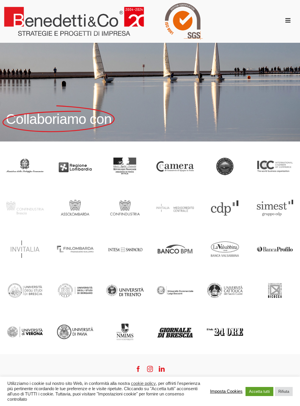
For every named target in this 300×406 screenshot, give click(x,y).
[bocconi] (175, 274)
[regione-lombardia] (75, 149)
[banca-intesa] (125, 232)
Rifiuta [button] (283, 391)
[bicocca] (275, 274)
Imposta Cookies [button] (226, 391)
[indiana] (225, 149)
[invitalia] (25, 232)
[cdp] (225, 191)
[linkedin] (162, 369)
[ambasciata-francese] (125, 149)
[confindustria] (125, 191)
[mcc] (175, 191)
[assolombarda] (75, 191)
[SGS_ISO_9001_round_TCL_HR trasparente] (184, 5)
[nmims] (125, 315)
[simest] (275, 191)
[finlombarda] (75, 232)
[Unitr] (125, 274)
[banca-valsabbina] (225, 232)
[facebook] (138, 369)
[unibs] (25, 274)
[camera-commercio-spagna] (175, 149)
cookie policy (143, 383)
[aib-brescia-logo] (25, 191)
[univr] (25, 315)
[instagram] (150, 369)
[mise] (25, 149)
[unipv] (75, 315)
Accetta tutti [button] (259, 391)
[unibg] (75, 274)
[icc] (275, 149)
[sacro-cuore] (225, 274)
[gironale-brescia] (175, 315)
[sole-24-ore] (225, 315)
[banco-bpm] (175, 232)
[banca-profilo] (275, 232)
